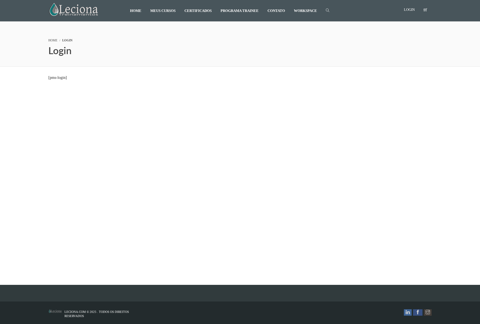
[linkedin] (408, 312)
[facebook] (417, 312)
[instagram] (428, 312)
